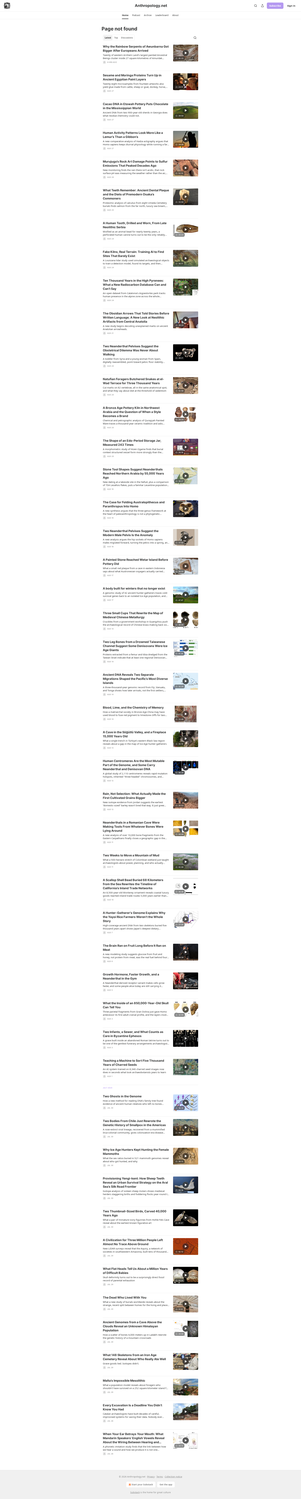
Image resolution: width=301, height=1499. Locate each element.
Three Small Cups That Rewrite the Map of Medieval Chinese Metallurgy (133, 615)
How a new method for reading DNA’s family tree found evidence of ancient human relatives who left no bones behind (133, 1102)
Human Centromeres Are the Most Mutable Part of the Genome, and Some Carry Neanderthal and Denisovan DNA (133, 765)
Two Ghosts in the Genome (122, 1096)
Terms (159, 1476)
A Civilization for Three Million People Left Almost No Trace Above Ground (133, 1242)
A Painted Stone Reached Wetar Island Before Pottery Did (135, 562)
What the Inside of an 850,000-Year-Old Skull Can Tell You (136, 1005)
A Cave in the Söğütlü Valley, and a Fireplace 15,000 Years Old (134, 734)
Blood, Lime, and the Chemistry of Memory (133, 707)
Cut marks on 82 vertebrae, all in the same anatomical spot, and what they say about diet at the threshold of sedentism (135, 389)
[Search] (255, 6)
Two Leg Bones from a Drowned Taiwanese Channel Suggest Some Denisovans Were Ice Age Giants (135, 646)
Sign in (291, 5)
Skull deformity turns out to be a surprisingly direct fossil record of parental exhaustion (133, 1279)
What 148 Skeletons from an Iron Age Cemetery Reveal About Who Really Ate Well (134, 1357)
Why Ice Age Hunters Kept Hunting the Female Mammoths (136, 1152)
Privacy (151, 1476)
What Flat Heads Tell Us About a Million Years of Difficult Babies (135, 1271)
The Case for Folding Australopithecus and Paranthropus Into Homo (134, 504)
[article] (150, 56)
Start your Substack (142, 1484)
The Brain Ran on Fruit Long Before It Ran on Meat (134, 948)
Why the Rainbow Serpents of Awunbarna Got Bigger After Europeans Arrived (136, 48)
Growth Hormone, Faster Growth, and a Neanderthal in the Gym (131, 976)
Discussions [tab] (127, 37)
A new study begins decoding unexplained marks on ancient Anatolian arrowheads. (135, 327)
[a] (185, 53)
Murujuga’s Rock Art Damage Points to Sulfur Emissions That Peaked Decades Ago (135, 163)
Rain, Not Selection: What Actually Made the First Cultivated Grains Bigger (134, 796)
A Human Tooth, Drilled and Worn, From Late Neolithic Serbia (134, 225)
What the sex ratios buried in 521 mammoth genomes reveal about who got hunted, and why (136, 1160)
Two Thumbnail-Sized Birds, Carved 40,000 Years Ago (134, 1213)
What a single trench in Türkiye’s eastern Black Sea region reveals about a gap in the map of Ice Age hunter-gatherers (135, 742)
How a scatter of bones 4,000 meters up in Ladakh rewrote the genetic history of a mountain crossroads (134, 1336)
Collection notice (173, 1476)
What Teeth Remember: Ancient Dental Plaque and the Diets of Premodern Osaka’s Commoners (136, 194)
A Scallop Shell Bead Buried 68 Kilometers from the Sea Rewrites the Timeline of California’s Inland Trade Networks (133, 884)
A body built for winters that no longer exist (134, 588)
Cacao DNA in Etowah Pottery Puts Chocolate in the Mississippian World (135, 106)
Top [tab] (116, 37)
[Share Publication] (262, 6)
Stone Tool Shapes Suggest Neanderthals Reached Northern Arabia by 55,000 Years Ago (133, 473)
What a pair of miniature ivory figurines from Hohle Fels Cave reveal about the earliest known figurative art (136, 1221)
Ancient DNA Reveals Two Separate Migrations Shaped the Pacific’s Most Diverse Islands (135, 679)
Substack (135, 1492)
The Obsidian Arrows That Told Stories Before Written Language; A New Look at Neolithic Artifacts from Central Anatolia (136, 317)
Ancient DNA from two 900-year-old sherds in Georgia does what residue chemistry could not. (135, 114)
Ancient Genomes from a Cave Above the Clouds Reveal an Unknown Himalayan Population (132, 1326)
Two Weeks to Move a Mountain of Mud (131, 855)
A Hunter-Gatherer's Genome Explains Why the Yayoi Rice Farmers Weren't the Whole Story (134, 917)
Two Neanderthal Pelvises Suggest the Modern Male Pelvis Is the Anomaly (130, 533)
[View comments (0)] (126, 66)
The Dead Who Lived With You (124, 1297)
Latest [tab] (108, 37)
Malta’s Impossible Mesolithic (124, 1380)
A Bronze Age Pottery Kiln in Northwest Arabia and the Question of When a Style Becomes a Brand (132, 412)
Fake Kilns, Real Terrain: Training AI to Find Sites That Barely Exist (133, 254)
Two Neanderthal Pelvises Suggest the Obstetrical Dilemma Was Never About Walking (130, 350)
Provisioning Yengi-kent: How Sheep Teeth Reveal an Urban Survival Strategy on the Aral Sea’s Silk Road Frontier (135, 1182)
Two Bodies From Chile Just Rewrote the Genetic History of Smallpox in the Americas (134, 1123)
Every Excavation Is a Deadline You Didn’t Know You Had (132, 1407)
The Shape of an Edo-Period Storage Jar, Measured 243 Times (132, 443)
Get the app (166, 1484)
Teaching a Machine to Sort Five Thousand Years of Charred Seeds (133, 1063)
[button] (125, 15)
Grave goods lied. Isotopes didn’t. (121, 1363)
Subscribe (275, 5)
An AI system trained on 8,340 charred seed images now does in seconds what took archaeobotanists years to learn (134, 1071)
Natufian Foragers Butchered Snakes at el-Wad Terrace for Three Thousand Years (133, 381)
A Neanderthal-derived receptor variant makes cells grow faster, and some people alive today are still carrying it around (133, 984)
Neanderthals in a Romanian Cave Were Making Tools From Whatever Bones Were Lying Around (133, 827)
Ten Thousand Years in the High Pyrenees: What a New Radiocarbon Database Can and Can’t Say (134, 285)
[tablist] (119, 38)
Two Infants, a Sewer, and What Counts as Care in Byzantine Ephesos (133, 1034)
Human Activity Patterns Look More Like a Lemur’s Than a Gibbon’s (133, 135)
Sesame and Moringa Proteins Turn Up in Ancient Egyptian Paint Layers (132, 77)
